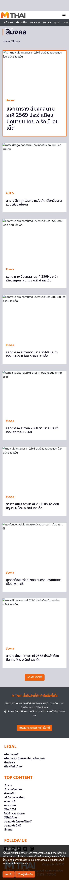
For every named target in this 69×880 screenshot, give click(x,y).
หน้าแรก (8, 22)
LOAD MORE (34, 677)
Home (6, 41)
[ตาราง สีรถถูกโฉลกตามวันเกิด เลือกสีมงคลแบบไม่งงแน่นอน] (34, 165)
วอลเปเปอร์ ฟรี (12, 826)
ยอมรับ (8, 874)
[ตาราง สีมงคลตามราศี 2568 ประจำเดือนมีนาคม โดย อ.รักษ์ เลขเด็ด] (34, 620)
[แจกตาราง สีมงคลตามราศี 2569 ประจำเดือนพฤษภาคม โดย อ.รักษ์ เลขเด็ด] (34, 241)
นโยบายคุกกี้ (11, 755)
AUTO (10, 193)
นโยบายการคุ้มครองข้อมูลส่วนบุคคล (24, 759)
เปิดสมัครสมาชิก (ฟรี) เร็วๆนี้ (34, 728)
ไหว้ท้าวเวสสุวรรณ (14, 814)
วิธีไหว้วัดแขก (11, 818)
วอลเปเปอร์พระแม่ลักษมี (17, 822)
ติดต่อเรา (9, 763)
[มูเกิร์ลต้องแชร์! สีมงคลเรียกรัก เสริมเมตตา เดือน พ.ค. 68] (34, 545)
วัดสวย (8, 786)
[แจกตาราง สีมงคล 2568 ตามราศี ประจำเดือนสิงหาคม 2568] (34, 393)
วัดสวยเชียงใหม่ (13, 790)
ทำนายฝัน (21, 22)
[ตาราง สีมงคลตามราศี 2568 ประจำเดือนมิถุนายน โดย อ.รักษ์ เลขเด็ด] (34, 469)
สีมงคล (10, 100)
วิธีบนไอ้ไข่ (10, 810)
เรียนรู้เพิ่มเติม (25, 874)
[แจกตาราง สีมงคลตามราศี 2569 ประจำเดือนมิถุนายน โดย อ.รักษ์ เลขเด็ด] (34, 73)
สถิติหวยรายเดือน (14, 798)
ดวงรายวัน (10, 802)
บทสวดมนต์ (11, 806)
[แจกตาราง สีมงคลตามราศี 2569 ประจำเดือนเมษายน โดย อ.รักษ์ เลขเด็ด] (34, 317)
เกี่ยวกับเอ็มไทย (13, 767)
